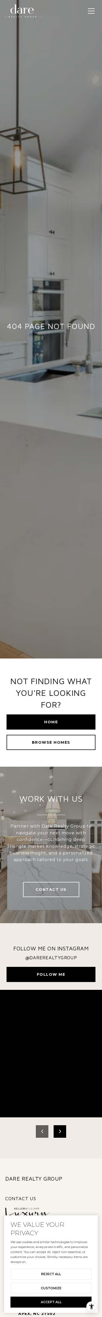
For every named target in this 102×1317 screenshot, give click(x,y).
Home (51, 722)
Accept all (51, 1302)
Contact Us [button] (51, 889)
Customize (51, 1288)
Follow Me (51, 974)
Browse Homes (51, 742)
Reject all (51, 1274)
